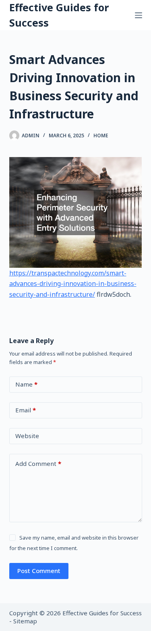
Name (26, 384)
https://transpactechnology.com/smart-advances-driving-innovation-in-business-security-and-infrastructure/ (73, 284)
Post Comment (38, 571)
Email (25, 410)
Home (100, 135)
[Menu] (138, 15)
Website (27, 436)
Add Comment (38, 463)
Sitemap (25, 621)
